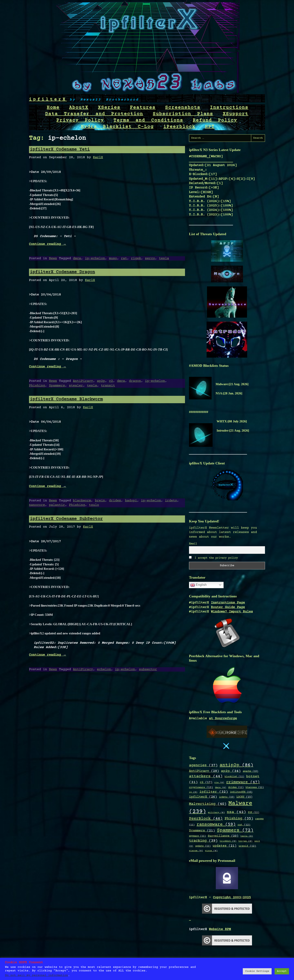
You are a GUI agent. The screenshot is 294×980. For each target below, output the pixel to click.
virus (211, 850)
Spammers (57, 385)
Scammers (202, 830)
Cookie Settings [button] (257, 971)
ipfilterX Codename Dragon (62, 272)
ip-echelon (95, 258)
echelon (104, 669)
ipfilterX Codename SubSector (66, 518)
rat (124, 258)
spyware (197, 836)
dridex (115, 500)
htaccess (255, 787)
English (201, 584)
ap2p (101, 381)
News (53, 258)
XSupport (235, 114)
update (203, 846)
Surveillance (223, 836)
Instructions (229, 107)
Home (53, 107)
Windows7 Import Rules (232, 611)
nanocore (37, 505)
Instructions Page (228, 602)
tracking (203, 841)
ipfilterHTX (241, 792)
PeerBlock (206, 818)
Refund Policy (215, 120)
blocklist (234, 776)
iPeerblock (179, 126)
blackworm (82, 500)
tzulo (94, 505)
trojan (245, 841)
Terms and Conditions (148, 120)
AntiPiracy (83, 381)
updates (225, 846)
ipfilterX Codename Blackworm (66, 399)
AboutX (78, 107)
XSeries (109, 107)
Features (143, 107)
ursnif (247, 846)
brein (100, 500)
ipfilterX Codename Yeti (60, 149)
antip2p (236, 765)
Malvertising (207, 804)
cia (219, 782)
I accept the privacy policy (215, 558)
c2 (111, 381)
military (216, 812)
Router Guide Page (228, 607)
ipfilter (213, 792)
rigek (136, 258)
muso (113, 258)
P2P (253, 812)
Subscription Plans (183, 114)
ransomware (216, 824)
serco (150, 258)
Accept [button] (282, 971)
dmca (77, 258)
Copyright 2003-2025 (232, 897)
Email (193, 543)
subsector (148, 669)
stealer (76, 385)
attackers (206, 776)
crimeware (243, 782)
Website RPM (220, 929)
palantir (57, 505)
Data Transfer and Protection (94, 114)
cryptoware (201, 787)
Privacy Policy (80, 120)
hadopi (131, 500)
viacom (196, 850)
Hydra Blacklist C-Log (117, 126)
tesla (164, 258)
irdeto (171, 500)
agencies (203, 765)
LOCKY (244, 797)
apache (250, 771)
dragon (135, 381)
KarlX (98, 157)
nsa (236, 812)
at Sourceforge (223, 718)
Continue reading (47, 244)
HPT (210, 126)
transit (108, 385)
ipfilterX (48, 99)
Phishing (37, 385)
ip (193, 792)
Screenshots (182, 107)
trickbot (228, 841)
